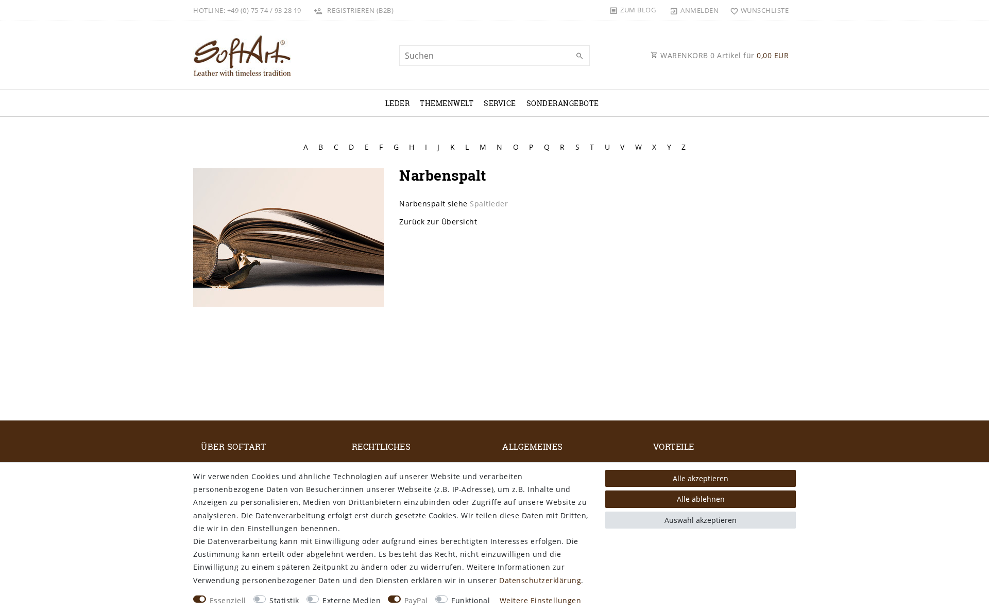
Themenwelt (446, 103)
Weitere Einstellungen (541, 600)
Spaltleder (489, 203)
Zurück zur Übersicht (438, 221)
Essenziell (228, 600)
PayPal (416, 600)
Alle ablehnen (701, 499)
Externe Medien (351, 600)
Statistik (284, 600)
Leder (397, 103)
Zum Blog (638, 9)
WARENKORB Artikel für (723, 55)
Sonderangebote (562, 103)
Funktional (470, 600)
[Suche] (579, 56)
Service (500, 103)
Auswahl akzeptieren (700, 520)
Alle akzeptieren (700, 478)
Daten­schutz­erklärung (540, 580)
